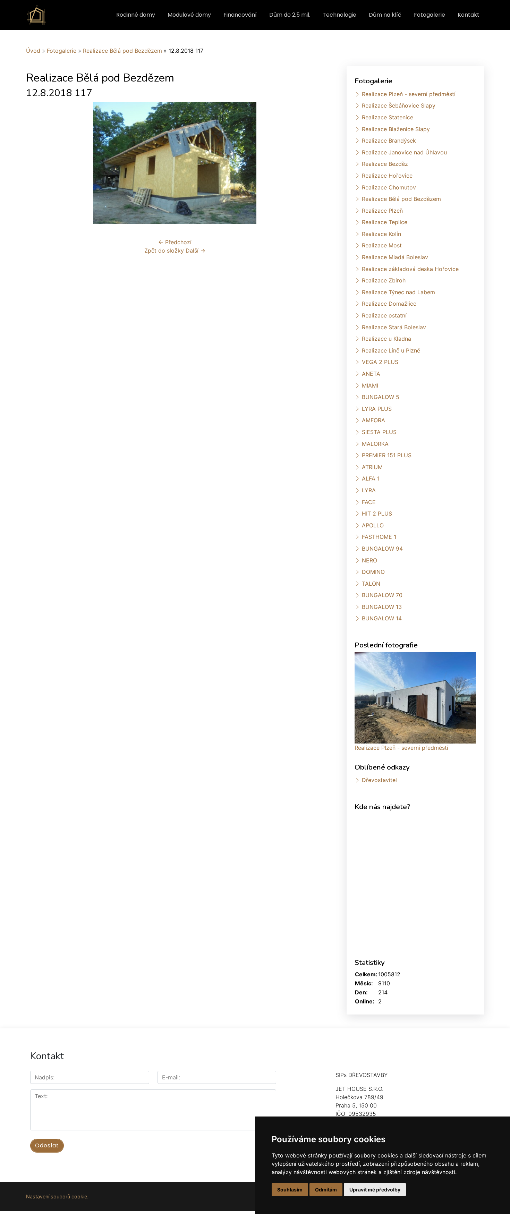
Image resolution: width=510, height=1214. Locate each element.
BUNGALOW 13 (382, 606)
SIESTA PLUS (379, 431)
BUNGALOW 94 (382, 548)
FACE (369, 502)
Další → (195, 250)
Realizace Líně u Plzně (391, 350)
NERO (369, 560)
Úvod (33, 50)
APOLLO (373, 525)
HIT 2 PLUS (377, 513)
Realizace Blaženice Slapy (396, 129)
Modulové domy (189, 15)
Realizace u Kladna (386, 338)
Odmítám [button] (326, 1189)
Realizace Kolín (381, 233)
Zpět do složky (164, 250)
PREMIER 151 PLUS (386, 455)
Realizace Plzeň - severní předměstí (409, 94)
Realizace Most (382, 245)
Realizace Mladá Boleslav (395, 257)
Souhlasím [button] (290, 1189)
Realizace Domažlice (389, 303)
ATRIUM (372, 467)
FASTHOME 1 (379, 536)
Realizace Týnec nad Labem (398, 292)
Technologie (339, 15)
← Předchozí (175, 242)
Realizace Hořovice (387, 175)
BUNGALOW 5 (380, 396)
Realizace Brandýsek (389, 140)
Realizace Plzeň (382, 210)
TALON (371, 583)
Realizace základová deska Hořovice (410, 268)
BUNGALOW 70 (382, 595)
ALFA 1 (371, 478)
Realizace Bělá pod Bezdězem (122, 50)
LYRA (369, 490)
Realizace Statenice (387, 117)
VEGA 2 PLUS (380, 361)
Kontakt (468, 15)
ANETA (371, 373)
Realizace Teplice (384, 222)
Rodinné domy (135, 15)
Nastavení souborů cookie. (57, 1196)
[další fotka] (312, 163)
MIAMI (370, 385)
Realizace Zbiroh (384, 280)
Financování (240, 15)
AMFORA (373, 420)
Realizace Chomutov (389, 187)
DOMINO (373, 571)
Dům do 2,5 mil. (289, 15)
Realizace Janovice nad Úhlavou (404, 152)
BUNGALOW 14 (382, 618)
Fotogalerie (429, 15)
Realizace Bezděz (385, 163)
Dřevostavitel (379, 779)
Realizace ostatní (384, 315)
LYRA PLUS (377, 408)
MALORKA (375, 443)
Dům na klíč (385, 15)
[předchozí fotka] (37, 163)
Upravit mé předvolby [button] (374, 1189)
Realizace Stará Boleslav (394, 327)
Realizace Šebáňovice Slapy (398, 105)
